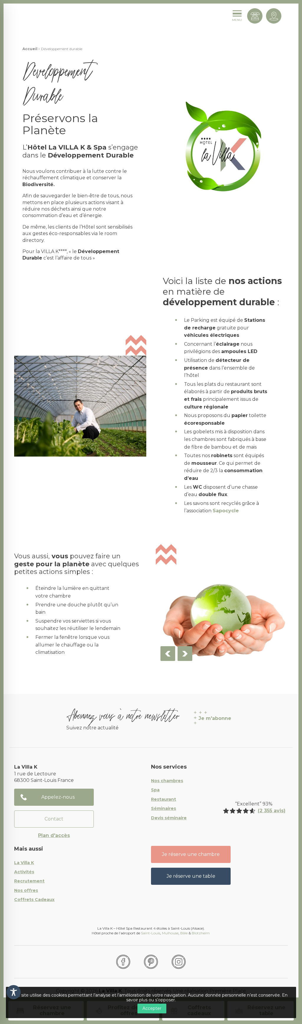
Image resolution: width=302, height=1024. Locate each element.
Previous (167, 653)
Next (185, 653)
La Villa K (24, 863)
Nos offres (26, 890)
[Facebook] (123, 961)
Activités (24, 872)
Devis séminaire (169, 818)
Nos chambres (167, 781)
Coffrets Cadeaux (34, 899)
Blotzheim (201, 933)
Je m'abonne (214, 718)
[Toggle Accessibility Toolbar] (13, 992)
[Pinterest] (151, 961)
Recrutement (29, 881)
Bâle (184, 933)
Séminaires (163, 808)
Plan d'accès (54, 835)
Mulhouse (170, 933)
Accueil (29, 49)
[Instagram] (178, 961)
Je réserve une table (191, 876)
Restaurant (163, 799)
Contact (54, 819)
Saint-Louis (150, 933)
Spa (155, 790)
